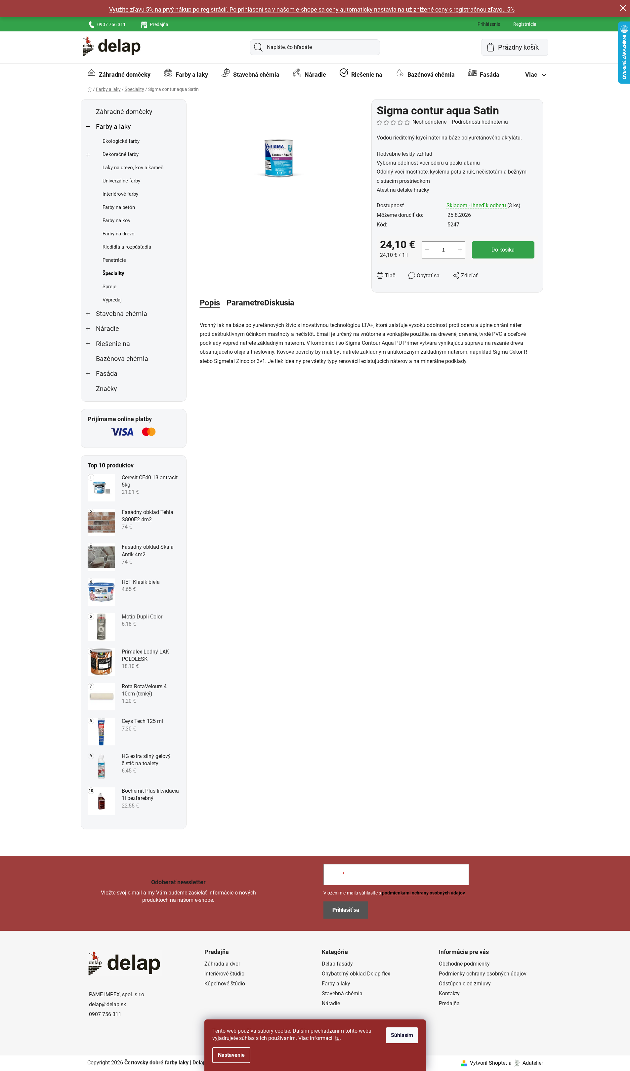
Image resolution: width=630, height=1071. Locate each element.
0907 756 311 (111, 24)
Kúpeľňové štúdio (224, 983)
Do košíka (503, 250)
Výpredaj (112, 300)
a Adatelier (526, 1063)
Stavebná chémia (121, 314)
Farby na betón (119, 207)
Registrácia (524, 24)
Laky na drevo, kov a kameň (133, 168)
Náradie (107, 329)
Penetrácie (114, 260)
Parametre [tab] (245, 302)
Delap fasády (337, 964)
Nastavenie (231, 1055)
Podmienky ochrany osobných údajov (482, 974)
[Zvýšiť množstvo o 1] (460, 250)
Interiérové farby (120, 194)
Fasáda (106, 373)
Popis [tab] (210, 302)
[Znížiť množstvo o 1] (427, 250)
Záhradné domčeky (124, 112)
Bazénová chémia (122, 359)
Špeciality (113, 273)
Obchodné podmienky (464, 964)
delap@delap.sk (107, 1004)
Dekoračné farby (121, 154)
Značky (106, 389)
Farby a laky (113, 127)
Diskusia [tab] (279, 302)
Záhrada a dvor (222, 964)
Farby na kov (116, 220)
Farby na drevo (119, 234)
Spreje (109, 287)
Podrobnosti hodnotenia (480, 122)
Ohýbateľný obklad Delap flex (356, 974)
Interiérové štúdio (224, 974)
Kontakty (449, 993)
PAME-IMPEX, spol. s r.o (116, 994)
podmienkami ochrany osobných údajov (423, 892)
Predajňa (159, 24)
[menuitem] (119, 74)
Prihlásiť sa (345, 910)
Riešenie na (113, 344)
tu (337, 1038)
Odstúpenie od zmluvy (465, 983)
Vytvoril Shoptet (488, 1063)
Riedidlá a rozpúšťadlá (127, 247)
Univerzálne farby (121, 181)
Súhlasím (402, 1035)
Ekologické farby (121, 141)
